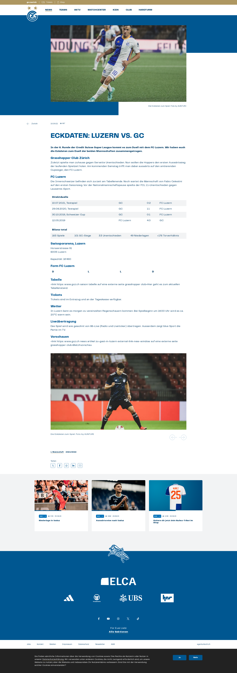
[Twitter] (128, 618)
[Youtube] (108, 618)
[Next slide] (182, 437)
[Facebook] (99, 618)
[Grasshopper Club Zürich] (32, 13)
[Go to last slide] (173, 437)
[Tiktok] (138, 618)
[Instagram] (118, 618)
